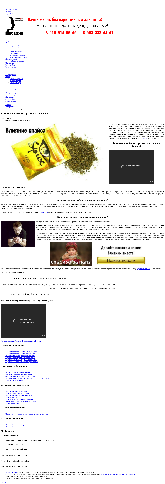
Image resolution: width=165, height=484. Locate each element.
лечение (145, 138)
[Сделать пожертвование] (82, 254)
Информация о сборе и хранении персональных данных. (118, 474)
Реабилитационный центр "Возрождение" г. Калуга (21, 341)
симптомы (44, 212)
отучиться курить (143, 269)
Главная (8, 105)
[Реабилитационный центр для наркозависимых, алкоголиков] (58, 35)
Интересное (9, 107)
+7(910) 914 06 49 (11, 472)
